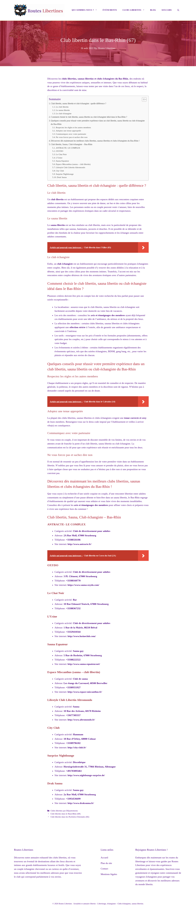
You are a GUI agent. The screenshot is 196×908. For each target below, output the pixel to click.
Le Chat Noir (61, 154)
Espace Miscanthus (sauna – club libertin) (73, 164)
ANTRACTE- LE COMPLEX (68, 148)
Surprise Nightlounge (65, 174)
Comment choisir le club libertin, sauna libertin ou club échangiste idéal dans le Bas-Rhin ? (89, 117)
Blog (153, 10)
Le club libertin (62, 107)
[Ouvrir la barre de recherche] (178, 10)
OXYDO (59, 151)
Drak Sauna (62, 177)
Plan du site (106, 863)
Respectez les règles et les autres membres (73, 127)
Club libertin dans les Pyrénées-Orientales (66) (70, 817)
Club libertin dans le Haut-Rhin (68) (66, 814)
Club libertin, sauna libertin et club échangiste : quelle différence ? (78, 103)
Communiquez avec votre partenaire (71, 134)
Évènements (110, 10)
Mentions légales (109, 874)
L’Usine (59, 158)
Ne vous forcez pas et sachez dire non (71, 137)
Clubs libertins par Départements (64, 811)
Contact (104, 868)
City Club (60, 171)
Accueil (104, 857)
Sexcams (167, 10)
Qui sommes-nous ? (83, 10)
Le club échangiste (63, 113)
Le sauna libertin (63, 110)
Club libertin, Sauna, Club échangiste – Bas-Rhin (71, 144)
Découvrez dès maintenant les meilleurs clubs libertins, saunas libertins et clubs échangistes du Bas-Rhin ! (95, 141)
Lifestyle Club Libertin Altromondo (70, 167)
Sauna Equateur (62, 161)
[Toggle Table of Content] (143, 99)
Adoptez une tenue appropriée (68, 131)
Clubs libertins (132, 10)
